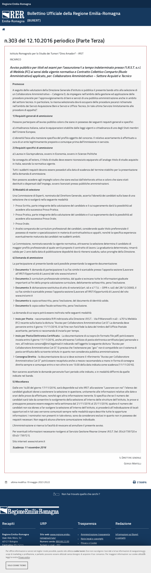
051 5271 (19, 545)
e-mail (51, 545)
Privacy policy (24, 557)
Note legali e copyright (92, 538)
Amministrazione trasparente (95, 534)
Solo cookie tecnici (17, 565)
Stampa (142, 482)
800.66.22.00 (62, 541)
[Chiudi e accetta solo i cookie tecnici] (144, 552)
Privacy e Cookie (89, 543)
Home (4, 29)
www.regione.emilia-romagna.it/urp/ (55, 536)
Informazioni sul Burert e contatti (126, 536)
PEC (59, 545)
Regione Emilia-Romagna (16, 4)
